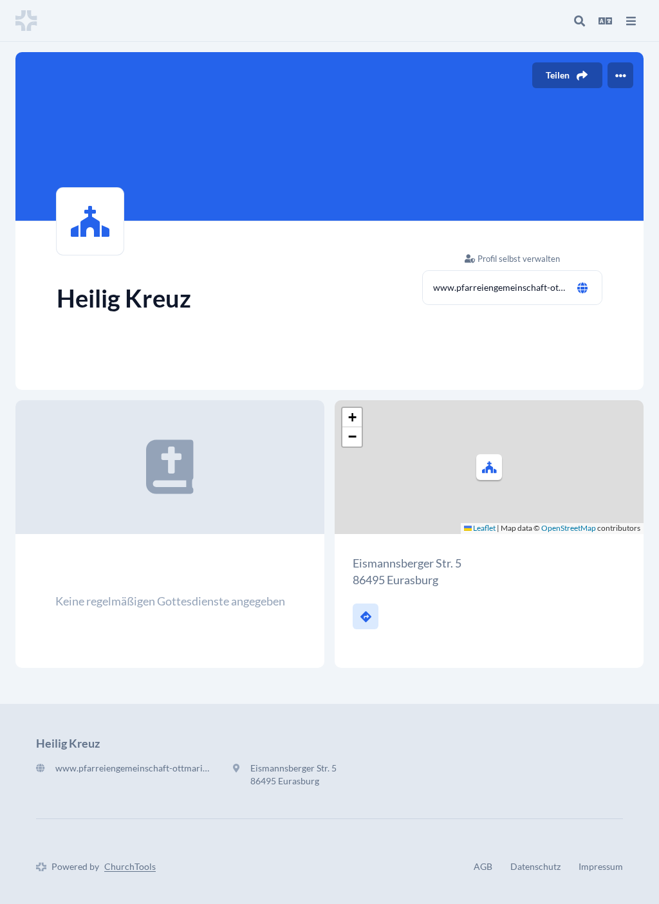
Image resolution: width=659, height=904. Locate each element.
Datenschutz (535, 866)
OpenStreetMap (568, 528)
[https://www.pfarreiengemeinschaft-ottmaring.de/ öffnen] (582, 288)
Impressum (601, 866)
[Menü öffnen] (631, 20)
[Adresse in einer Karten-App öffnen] (365, 616)
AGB (483, 866)
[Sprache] (605, 20)
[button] (489, 467)
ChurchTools (130, 866)
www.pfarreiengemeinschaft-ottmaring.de (499, 287)
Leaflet (484, 528)
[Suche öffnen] (579, 20)
